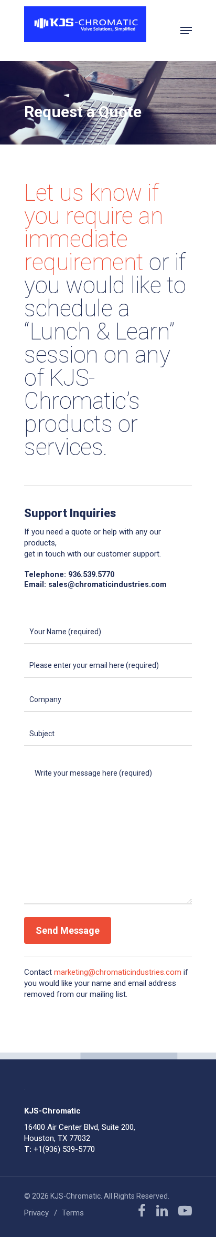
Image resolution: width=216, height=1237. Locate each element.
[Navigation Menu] (186, 30)
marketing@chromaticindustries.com (117, 972)
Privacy (36, 1213)
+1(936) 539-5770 (64, 1149)
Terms (73, 1213)
